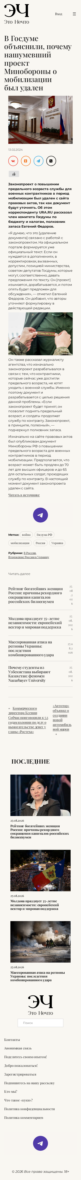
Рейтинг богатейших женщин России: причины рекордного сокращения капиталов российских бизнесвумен (35, 595)
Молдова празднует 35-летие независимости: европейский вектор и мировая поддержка (35, 622)
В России (30, 553)
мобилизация (20, 543)
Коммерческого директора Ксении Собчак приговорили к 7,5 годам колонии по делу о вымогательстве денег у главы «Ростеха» (28, 720)
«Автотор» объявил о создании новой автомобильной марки (62, 717)
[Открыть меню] (74, 13)
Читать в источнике (24, 495)
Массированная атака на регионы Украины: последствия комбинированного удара (31, 648)
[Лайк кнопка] (14, 174)
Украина (57, 543)
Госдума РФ (44, 535)
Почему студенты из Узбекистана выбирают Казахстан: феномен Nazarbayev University (29, 673)
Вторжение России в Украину (28, 557)
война (26, 535)
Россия (40, 543)
